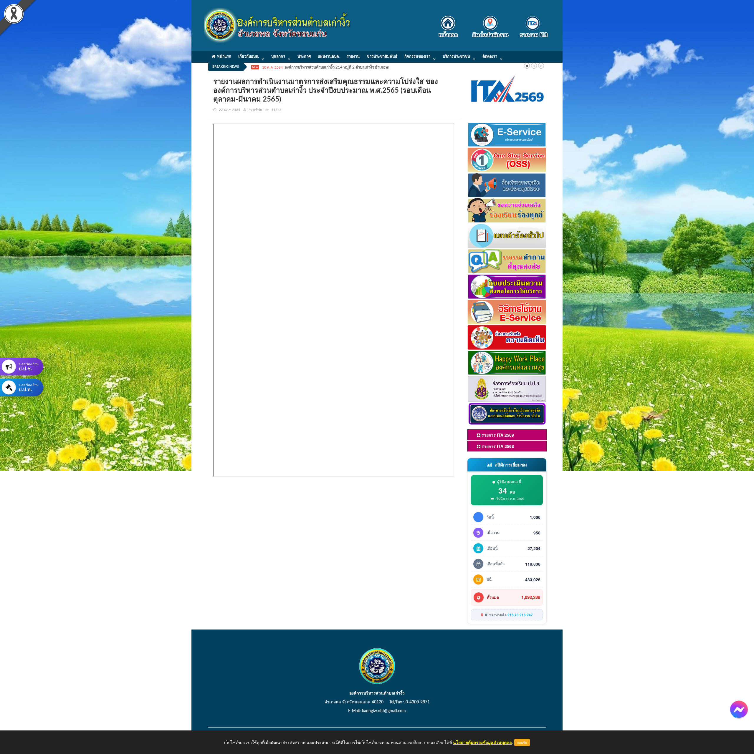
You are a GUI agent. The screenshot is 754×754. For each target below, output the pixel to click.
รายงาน (353, 57)
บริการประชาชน (456, 57)
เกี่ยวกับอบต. (248, 57)
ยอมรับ (522, 742)
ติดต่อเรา (489, 57)
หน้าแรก (223, 57)
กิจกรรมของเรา (417, 57)
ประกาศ (304, 57)
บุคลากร (278, 57)
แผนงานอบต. (329, 57)
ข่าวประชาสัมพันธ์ (382, 57)
